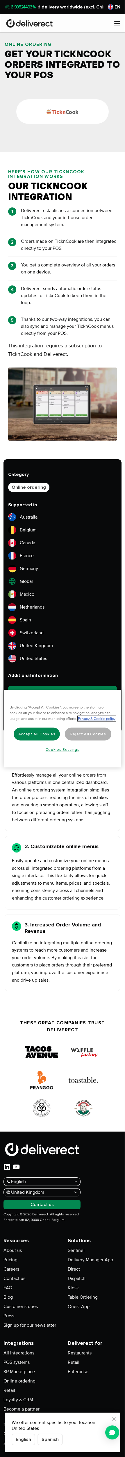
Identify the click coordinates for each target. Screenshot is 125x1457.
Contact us (14, 1278)
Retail (9, 1390)
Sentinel (76, 1250)
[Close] (114, 1419)
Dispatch (76, 1278)
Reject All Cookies (88, 734)
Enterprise (78, 1372)
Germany (29, 568)
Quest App (79, 1306)
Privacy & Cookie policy (96, 718)
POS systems (16, 1362)
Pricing (10, 1260)
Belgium (28, 530)
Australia (29, 517)
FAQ (7, 1288)
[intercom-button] (112, 1432)
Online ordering (29, 487)
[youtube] (16, 1166)
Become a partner (21, 1409)
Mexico (27, 594)
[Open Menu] (117, 23)
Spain (25, 620)
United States (33, 658)
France (27, 556)
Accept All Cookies (37, 734)
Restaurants (80, 1353)
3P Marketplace (19, 1372)
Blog (8, 1297)
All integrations (18, 1353)
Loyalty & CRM (18, 1400)
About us (12, 1250)
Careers (11, 1269)
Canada (27, 543)
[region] (62, 728)
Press (8, 1316)
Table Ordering (83, 1297)
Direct (74, 1269)
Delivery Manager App (90, 1260)
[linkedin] (6, 1166)
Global (26, 581)
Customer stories (20, 1306)
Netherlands (32, 607)
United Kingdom (36, 646)
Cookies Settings (63, 749)
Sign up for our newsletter (29, 1325)
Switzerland (32, 633)
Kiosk (73, 1288)
